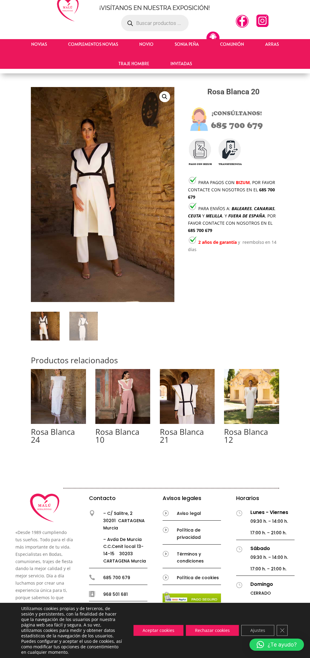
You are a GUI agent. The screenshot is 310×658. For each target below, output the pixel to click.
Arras (272, 44)
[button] (164, 96)
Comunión (232, 44)
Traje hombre (133, 63)
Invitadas (181, 63)
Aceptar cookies (158, 630)
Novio (146, 44)
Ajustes (257, 630)
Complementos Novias (93, 44)
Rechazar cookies (212, 630)
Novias (39, 44)
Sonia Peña (187, 44)
